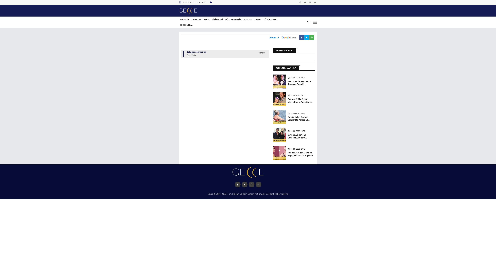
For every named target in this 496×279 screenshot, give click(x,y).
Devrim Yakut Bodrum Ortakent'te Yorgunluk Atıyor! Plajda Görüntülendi (300, 120)
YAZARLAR (196, 19)
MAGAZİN (184, 19)
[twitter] (305, 2)
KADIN (207, 19)
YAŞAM (257, 19)
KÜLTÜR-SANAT (270, 19)
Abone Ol (274, 37)
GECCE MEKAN (186, 25)
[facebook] (300, 2)
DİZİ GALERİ (217, 19)
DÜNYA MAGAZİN (233, 19)
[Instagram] (310, 2)
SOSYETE (248, 19)
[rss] (315, 2)
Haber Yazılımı (281, 193)
